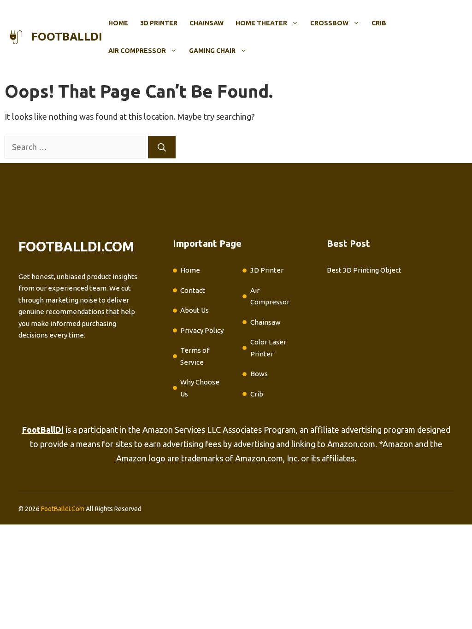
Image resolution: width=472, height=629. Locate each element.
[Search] (162, 147)
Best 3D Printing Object (364, 270)
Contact (192, 290)
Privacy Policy (202, 330)
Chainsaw (206, 23)
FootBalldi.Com (62, 509)
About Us (194, 310)
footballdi (66, 36)
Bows (259, 374)
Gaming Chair (212, 50)
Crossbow (329, 23)
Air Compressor (137, 50)
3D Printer (158, 23)
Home (118, 23)
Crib (379, 23)
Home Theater (261, 23)
